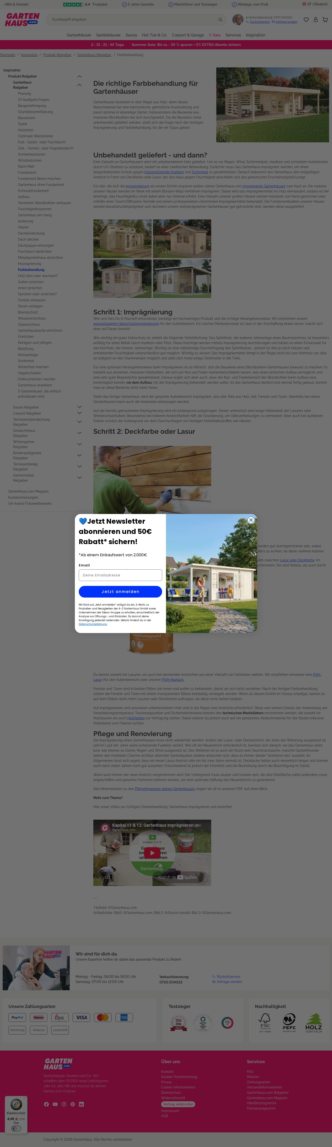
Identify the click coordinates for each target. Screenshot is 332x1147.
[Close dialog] (251, 520)
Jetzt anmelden (121, 591)
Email (84, 565)
